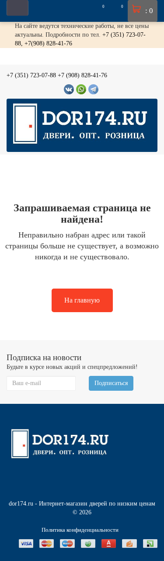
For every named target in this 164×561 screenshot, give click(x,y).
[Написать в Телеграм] (93, 89)
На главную (82, 300)
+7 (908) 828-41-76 (82, 75)
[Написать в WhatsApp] (81, 89)
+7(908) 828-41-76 (48, 43)
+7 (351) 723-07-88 (31, 75)
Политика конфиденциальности (80, 530)
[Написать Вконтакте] (69, 89)
